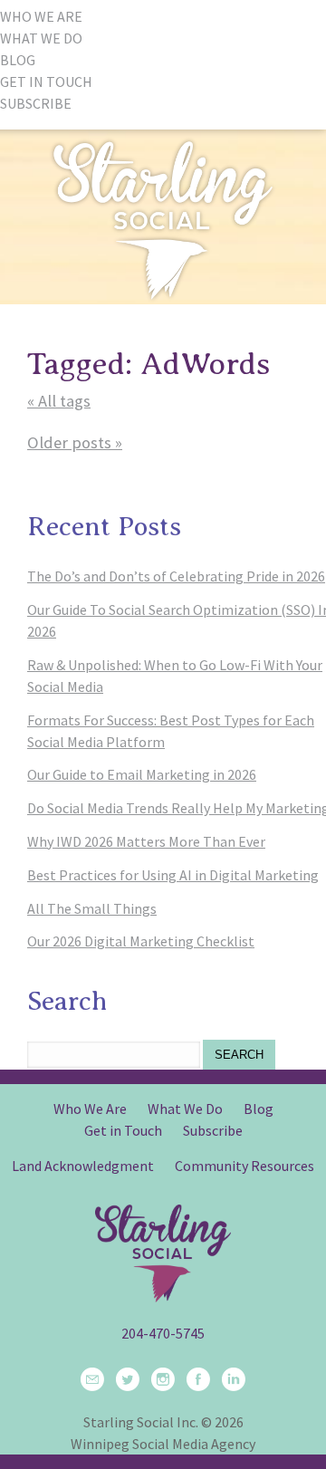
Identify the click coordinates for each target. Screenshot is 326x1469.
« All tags (59, 400)
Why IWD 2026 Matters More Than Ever (146, 841)
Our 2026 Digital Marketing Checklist (140, 941)
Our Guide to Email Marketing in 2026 (141, 774)
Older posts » (74, 442)
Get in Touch (123, 1130)
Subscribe (213, 1130)
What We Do (185, 1108)
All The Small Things (92, 908)
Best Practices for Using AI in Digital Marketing (173, 875)
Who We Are (90, 1108)
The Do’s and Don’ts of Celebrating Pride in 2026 (176, 576)
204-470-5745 (163, 1333)
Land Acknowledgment (83, 1166)
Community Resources (244, 1166)
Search (239, 1054)
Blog (258, 1108)
